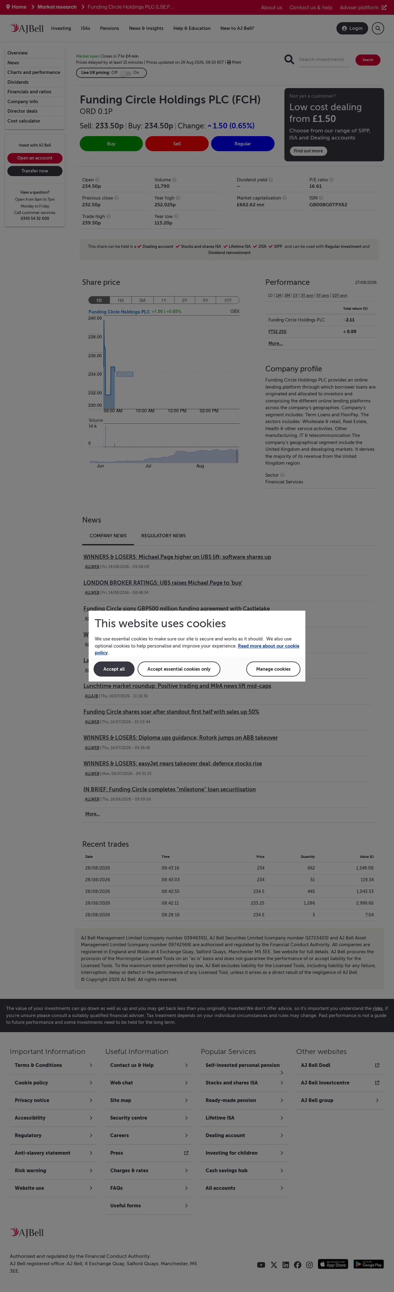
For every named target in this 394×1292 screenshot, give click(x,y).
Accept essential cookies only (179, 669)
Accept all (114, 669)
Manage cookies (273, 669)
